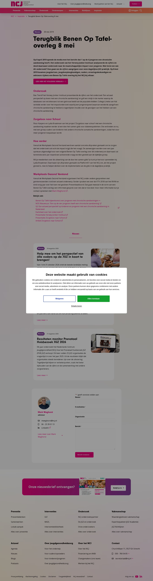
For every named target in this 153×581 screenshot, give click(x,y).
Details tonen (76, 306)
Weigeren (59, 299)
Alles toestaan (93, 299)
